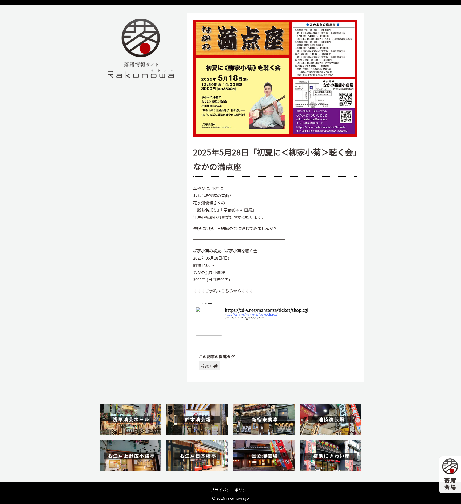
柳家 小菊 (209, 366)
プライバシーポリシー (230, 490)
